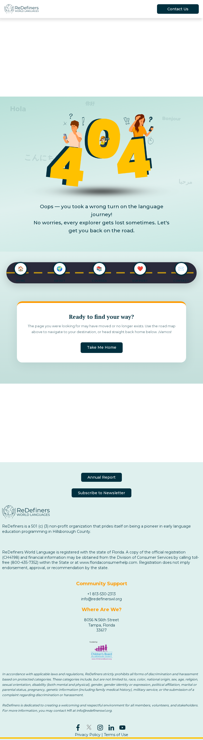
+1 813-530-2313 (101, 594)
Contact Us (177, 9)
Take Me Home (101, 347)
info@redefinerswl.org (101, 599)
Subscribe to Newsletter (101, 493)
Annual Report (101, 477)
